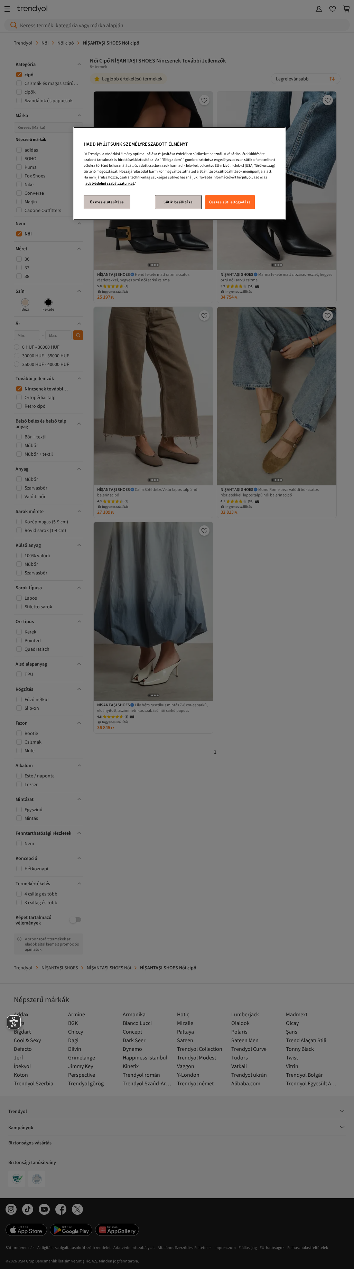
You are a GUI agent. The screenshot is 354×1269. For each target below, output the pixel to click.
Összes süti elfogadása (230, 202)
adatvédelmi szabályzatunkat (109, 183)
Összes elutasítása (107, 202)
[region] (179, 173)
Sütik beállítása (178, 202)
